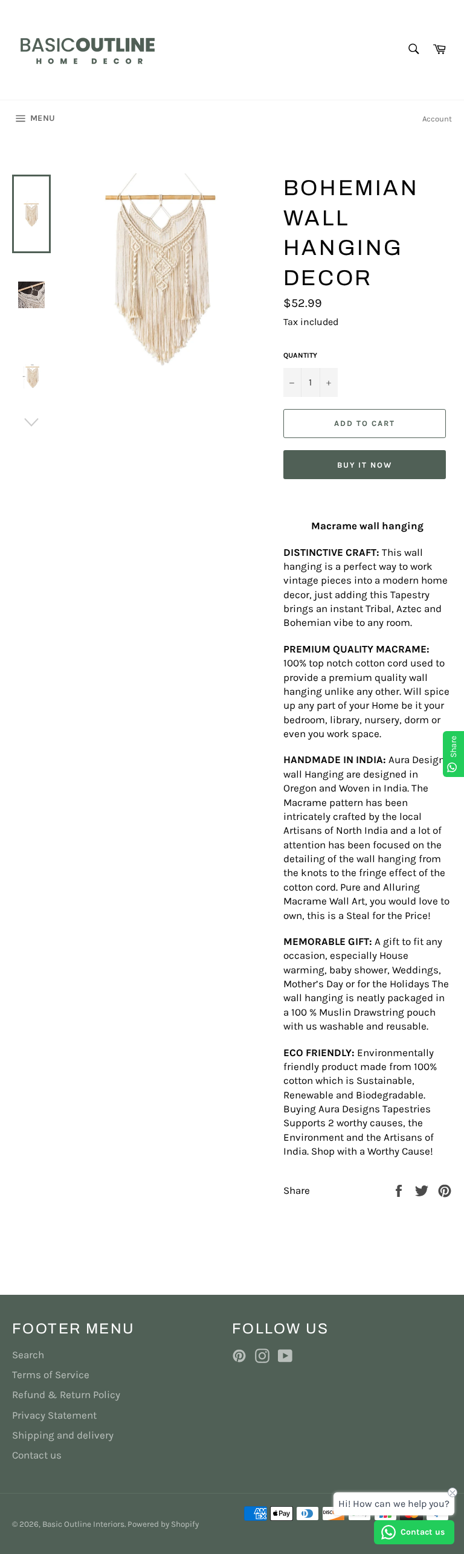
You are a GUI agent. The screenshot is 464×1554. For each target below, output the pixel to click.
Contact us (37, 1455)
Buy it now (365, 464)
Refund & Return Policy (66, 1394)
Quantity (300, 355)
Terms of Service (50, 1375)
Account (437, 118)
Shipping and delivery (63, 1435)
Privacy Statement (54, 1415)
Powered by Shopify (163, 1524)
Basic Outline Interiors (83, 1524)
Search (28, 1355)
